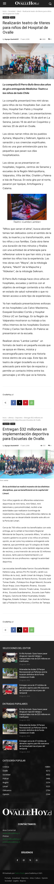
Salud (19, 11)
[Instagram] (23, 860)
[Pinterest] (25, 402)
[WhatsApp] (31, 402)
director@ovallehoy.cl (12, 839)
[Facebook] (13, 402)
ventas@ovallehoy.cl (11, 833)
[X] (19, 402)
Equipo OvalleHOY (12, 39)
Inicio (5, 11)
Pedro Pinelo (20, 873)
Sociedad (11, 11)
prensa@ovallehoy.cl (11, 842)
